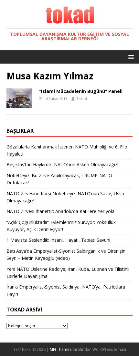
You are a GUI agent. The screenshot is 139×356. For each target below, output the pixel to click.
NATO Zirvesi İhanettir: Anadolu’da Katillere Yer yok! (60, 211)
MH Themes (60, 349)
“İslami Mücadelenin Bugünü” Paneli (81, 91)
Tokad (81, 98)
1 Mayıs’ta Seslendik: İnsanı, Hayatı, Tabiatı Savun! (58, 240)
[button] (130, 56)
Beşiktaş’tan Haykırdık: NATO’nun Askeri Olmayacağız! (62, 164)
